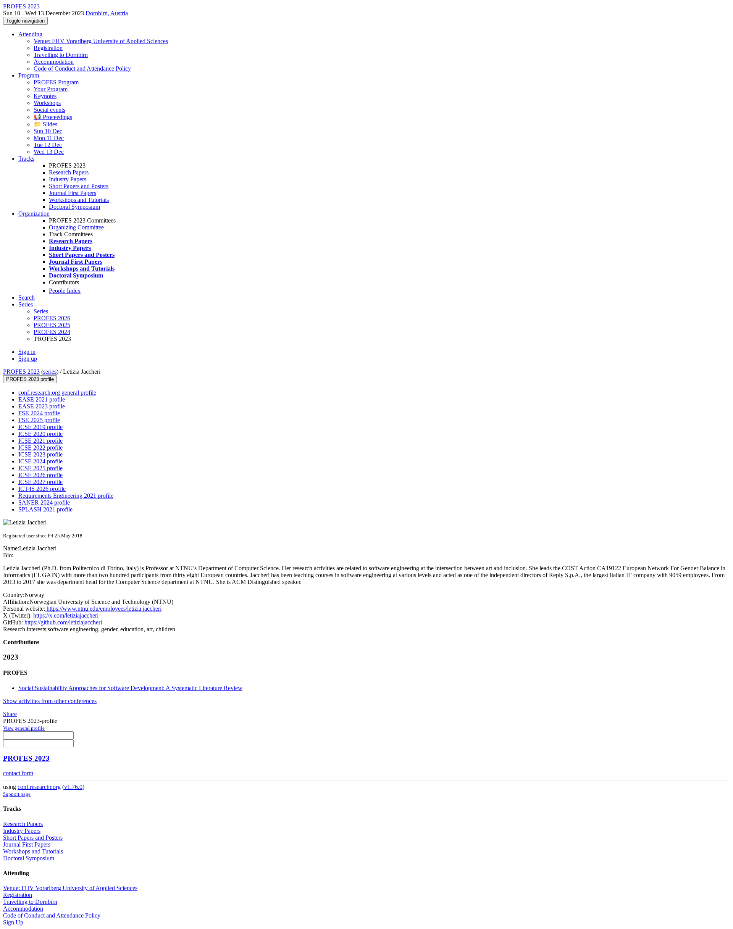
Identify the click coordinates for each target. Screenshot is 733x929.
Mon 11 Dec (49, 138)
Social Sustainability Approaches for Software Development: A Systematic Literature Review (130, 688)
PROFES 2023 (21, 371)
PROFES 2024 (52, 332)
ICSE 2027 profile (40, 482)
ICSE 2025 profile (40, 468)
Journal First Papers (72, 193)
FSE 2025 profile (39, 420)
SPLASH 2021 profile (45, 509)
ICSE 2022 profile (40, 447)
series (50, 371)
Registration (48, 48)
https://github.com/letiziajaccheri (62, 622)
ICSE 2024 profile (40, 461)
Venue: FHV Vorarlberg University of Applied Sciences (101, 41)
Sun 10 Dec (48, 131)
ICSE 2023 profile (40, 454)
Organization (34, 213)
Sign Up (13, 922)
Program (28, 75)
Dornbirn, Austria (107, 13)
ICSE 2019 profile (40, 427)
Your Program (51, 89)
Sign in (27, 351)
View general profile (24, 728)
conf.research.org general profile (57, 392)
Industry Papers (67, 179)
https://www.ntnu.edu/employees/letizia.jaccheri (103, 608)
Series (41, 311)
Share (10, 714)
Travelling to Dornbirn (61, 55)
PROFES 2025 (52, 325)
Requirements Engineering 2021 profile (65, 495)
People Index (65, 290)
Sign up (27, 358)
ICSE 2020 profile (40, 434)
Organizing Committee (76, 227)
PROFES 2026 (52, 318)
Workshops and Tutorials (79, 200)
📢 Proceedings (53, 117)
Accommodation (54, 61)
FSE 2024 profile (39, 413)
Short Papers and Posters (78, 186)
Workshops (47, 103)
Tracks (26, 158)
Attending (30, 34)
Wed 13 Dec (49, 151)
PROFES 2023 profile (30, 379)
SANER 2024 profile (44, 502)
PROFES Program (56, 82)
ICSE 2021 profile (40, 440)
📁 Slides (45, 124)
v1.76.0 (73, 787)
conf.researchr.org (39, 787)
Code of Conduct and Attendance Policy (82, 68)
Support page (17, 794)
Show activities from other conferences (50, 701)
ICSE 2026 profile (40, 475)
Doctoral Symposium (74, 206)
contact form (18, 773)
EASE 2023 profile (41, 406)
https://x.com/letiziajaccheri (65, 615)
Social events (49, 109)
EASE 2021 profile (41, 399)
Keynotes (45, 96)
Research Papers (69, 172)
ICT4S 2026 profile (42, 488)
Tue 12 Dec (48, 145)
